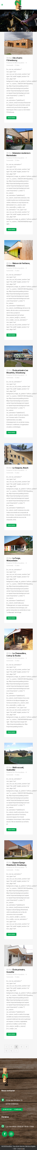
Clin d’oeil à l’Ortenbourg (14, 59)
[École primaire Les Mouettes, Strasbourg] (18, 356)
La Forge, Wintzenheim (13, 559)
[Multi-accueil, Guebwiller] (18, 753)
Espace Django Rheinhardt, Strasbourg (16, 863)
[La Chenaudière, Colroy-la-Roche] (18, 639)
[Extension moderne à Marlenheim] (18, 139)
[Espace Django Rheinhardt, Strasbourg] (18, 849)
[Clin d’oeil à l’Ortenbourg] (18, 43)
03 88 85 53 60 (7, 1109)
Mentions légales (30, 1146)
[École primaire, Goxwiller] (18, 955)
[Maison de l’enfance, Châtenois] (18, 250)
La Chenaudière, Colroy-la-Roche (16, 654)
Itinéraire (17, 1109)
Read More (11, 117)
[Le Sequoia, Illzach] (18, 454)
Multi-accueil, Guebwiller (15, 768)
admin (22, 63)
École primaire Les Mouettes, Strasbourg (17, 371)
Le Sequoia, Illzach (20, 468)
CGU (15, 1149)
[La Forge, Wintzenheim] (18, 545)
